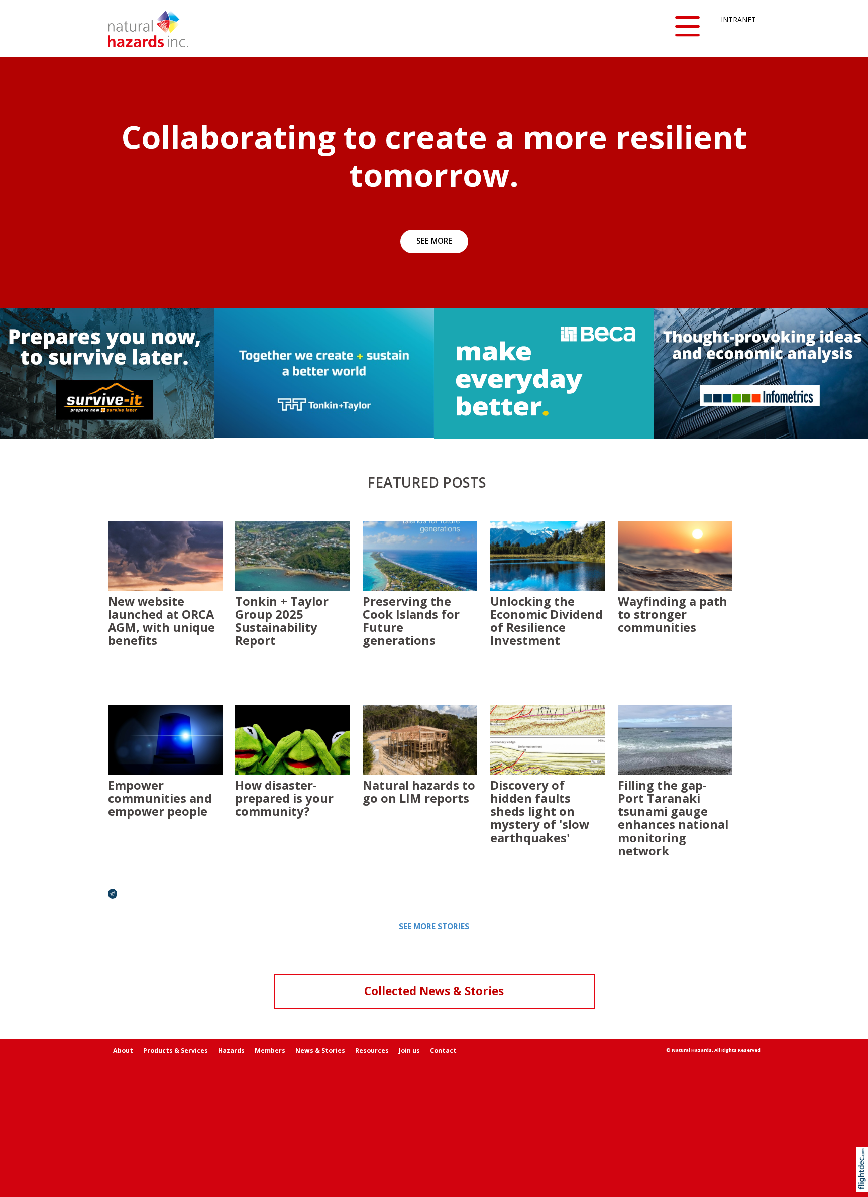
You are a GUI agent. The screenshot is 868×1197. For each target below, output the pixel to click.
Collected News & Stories (434, 991)
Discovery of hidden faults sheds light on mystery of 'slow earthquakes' (539, 811)
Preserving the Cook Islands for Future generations (411, 621)
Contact (443, 1050)
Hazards (231, 1050)
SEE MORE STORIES (434, 926)
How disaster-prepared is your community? (284, 798)
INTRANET (738, 19)
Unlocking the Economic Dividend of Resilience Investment (546, 621)
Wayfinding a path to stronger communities (672, 614)
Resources (372, 1050)
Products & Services (175, 1050)
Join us (409, 1050)
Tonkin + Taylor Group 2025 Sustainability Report (282, 621)
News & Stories (320, 1050)
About (123, 1050)
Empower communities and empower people (160, 798)
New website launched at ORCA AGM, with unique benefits (161, 621)
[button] (687, 27)
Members (270, 1050)
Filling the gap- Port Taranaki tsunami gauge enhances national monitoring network (673, 818)
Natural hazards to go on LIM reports (419, 791)
